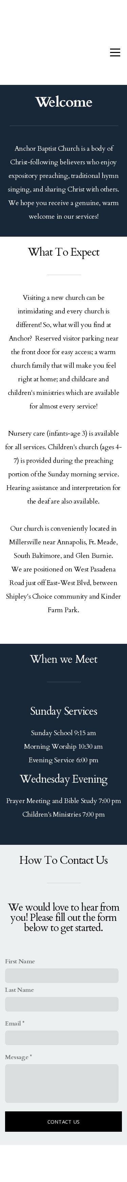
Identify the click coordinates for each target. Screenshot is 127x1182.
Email (13, 1023)
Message (16, 1057)
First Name (20, 961)
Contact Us (63, 1121)
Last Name (19, 990)
